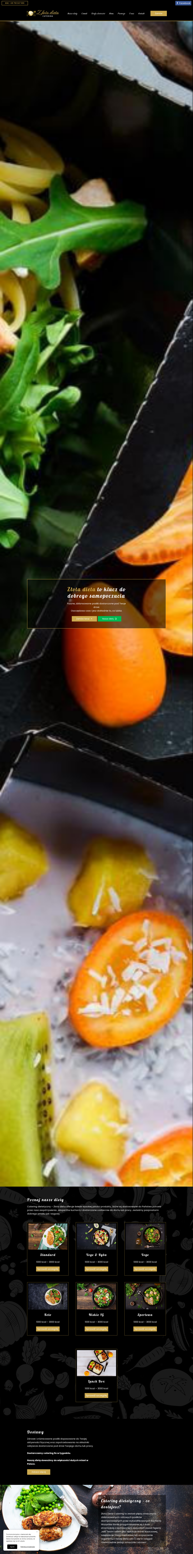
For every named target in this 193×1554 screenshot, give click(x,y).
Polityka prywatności (28, 1547)
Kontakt (141, 13)
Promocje (121, 13)
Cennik (84, 13)
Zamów (158, 13)
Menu (111, 13)
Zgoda (12, 1547)
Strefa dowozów (98, 13)
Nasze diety (72, 13)
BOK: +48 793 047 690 (14, 3)
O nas (131, 13)
